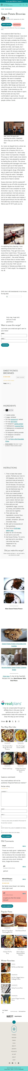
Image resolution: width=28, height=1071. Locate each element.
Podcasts (14, 1051)
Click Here (6, 676)
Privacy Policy (7, 1069)
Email (3, 338)
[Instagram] (9, 1063)
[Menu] (26, 4)
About (14, 1057)
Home (2, 9)
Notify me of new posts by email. (10, 832)
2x (9, 410)
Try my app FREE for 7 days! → (14, 1)
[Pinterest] (18, 1063)
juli (8, 17)
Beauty (14, 1046)
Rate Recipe (17, 24)
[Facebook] (12, 1063)
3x (12, 410)
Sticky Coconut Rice (17, 988)
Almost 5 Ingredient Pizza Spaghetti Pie (7, 931)
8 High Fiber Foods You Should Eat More (21, 770)
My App (14, 1054)
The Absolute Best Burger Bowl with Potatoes (7, 747)
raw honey (14, 421)
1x (7, 410)
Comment (4, 791)
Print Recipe (20, 377)
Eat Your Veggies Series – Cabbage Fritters (18, 978)
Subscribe (5, 345)
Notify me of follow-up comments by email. (13, 827)
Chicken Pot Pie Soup (7, 952)
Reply (24, 846)
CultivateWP (21, 1069)
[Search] (23, 4)
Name (3, 333)
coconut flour (19, 426)
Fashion (14, 1037)
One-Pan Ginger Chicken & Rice (20, 747)
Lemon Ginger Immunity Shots (18, 999)
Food (14, 1043)
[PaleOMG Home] (6, 4)
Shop (14, 1059)
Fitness (14, 1034)
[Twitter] (15, 1063)
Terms (12, 1069)
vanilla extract (18, 424)
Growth (14, 1048)
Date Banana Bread (20, 931)
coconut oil (14, 419)
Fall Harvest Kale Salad (17, 967)
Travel (14, 1040)
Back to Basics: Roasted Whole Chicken (21, 953)
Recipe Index (8, 9)
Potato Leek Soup (7, 769)
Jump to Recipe (6, 24)
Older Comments (7, 906)
